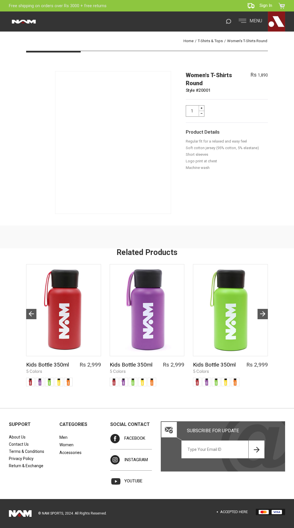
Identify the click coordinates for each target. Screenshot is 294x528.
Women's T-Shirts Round (247, 41)
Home (188, 41)
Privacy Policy (21, 458)
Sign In (266, 5)
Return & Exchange (26, 465)
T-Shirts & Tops (210, 41)
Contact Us (19, 444)
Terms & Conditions (26, 451)
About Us (17, 437)
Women (66, 445)
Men (63, 437)
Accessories (70, 452)
